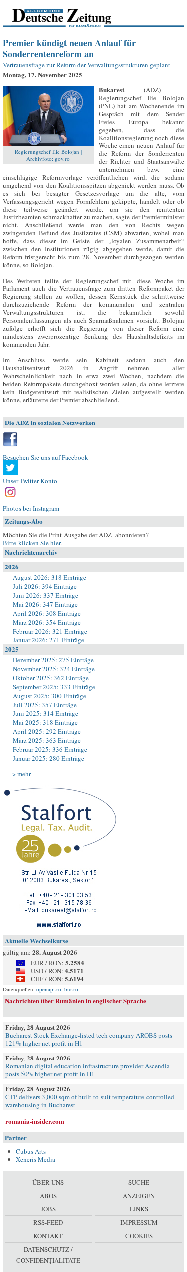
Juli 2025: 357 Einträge (45, 704)
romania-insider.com (34, 1121)
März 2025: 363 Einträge (47, 740)
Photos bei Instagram (31, 508)
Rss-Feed (48, 1222)
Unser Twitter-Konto (30, 480)
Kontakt (48, 1235)
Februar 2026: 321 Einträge (50, 631)
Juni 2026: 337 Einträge (45, 595)
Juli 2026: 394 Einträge (45, 586)
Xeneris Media (35, 1159)
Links (139, 1208)
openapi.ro (48, 989)
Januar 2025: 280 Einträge (48, 758)
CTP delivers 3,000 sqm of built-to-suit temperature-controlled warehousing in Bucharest (89, 1100)
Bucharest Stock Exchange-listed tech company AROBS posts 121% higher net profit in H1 (88, 1039)
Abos (48, 1195)
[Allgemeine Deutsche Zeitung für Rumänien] (71, 17)
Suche (138, 1182)
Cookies (139, 1235)
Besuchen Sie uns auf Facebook (45, 457)
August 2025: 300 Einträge (49, 696)
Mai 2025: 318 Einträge (45, 722)
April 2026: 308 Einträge (47, 613)
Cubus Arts (31, 1151)
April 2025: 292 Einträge (47, 731)
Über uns (48, 1182)
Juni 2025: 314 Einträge (45, 713)
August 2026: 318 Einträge (49, 577)
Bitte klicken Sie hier (31, 542)
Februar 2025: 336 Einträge (50, 749)
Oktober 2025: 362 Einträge (51, 678)
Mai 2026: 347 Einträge (45, 604)
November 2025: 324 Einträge (54, 669)
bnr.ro (71, 989)
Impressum (139, 1222)
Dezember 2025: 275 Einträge (53, 660)
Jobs (48, 1208)
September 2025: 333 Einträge (54, 687)
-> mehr (20, 773)
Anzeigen (139, 1195)
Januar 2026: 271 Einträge (48, 640)
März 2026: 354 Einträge (47, 622)
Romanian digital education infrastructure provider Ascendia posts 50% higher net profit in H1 (87, 1069)
